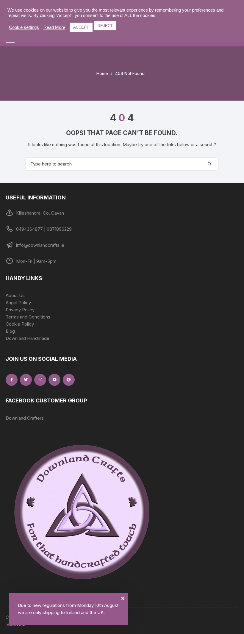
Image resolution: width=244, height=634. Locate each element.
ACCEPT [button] (81, 27)
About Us (15, 295)
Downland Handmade (27, 338)
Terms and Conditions (28, 317)
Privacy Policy (20, 310)
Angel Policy (18, 302)
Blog (10, 331)
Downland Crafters (25, 418)
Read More (54, 27)
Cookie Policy (20, 324)
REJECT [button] (105, 26)
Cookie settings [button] (24, 27)
